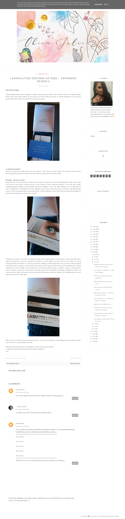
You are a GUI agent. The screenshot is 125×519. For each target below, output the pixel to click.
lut (95, 329)
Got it (106, 4)
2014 (94, 334)
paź (95, 259)
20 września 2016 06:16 (22, 426)
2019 (94, 244)
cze (95, 326)
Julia (41, 86)
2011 (94, 341)
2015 (94, 331)
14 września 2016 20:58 (22, 409)
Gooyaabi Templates (113, 516)
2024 (94, 231)
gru (95, 254)
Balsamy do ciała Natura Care (102, 304)
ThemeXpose (94, 516)
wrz (95, 262)
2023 (94, 234)
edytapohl (20, 389)
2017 (94, 249)
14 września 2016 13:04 (22, 392)
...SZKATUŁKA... (21, 406)
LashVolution (41, 96)
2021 (94, 239)
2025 (94, 229)
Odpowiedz (75, 398)
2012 (94, 339)
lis (94, 257)
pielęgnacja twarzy (43, 74)
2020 (94, 242)
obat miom (19, 437)
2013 (94, 336)
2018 (94, 247)
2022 (94, 237)
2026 (94, 226)
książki (93, 136)
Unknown (20, 423)
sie (95, 323)
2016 (94, 252)
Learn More (98, 4)
